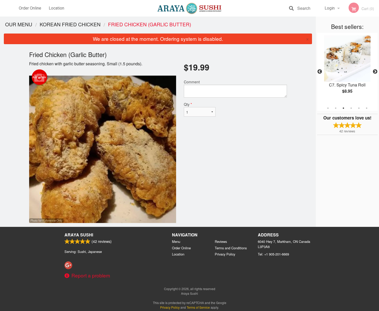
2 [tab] (335, 108)
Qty (188, 104)
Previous (319, 71)
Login (330, 8)
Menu (176, 241)
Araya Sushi (78, 235)
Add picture (39, 77)
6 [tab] (366, 108)
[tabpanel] (347, 68)
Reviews (221, 241)
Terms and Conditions (231, 247)
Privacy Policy (225, 254)
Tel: (273, 254)
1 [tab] (328, 108)
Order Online (30, 8)
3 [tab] (343, 108)
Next (375, 71)
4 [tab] (351, 108)
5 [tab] (358, 108)
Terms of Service (198, 307)
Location (56, 8)
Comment (192, 81)
